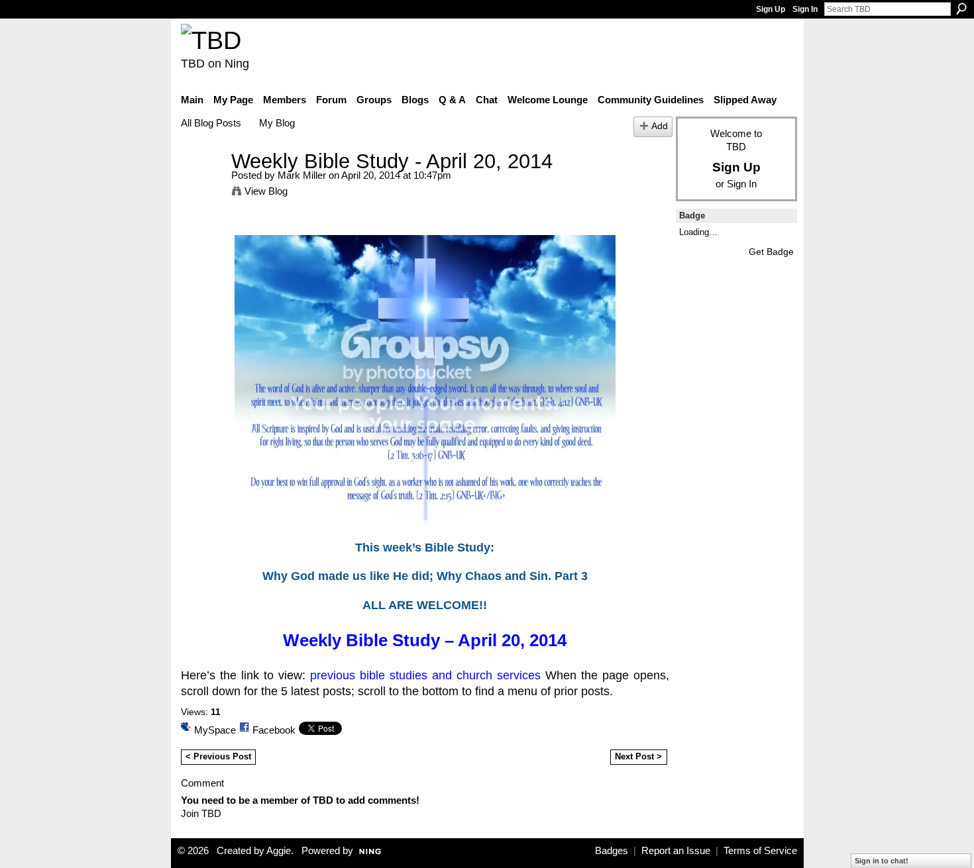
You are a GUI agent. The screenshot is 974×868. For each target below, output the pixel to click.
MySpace (215, 730)
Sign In (805, 9)
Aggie (278, 850)
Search (961, 9)
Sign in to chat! (881, 861)
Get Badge (771, 251)
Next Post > (638, 756)
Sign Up (770, 9)
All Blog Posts (211, 122)
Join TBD (201, 813)
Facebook (274, 730)
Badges (611, 850)
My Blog (277, 122)
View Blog (266, 191)
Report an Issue (675, 850)
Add (659, 126)
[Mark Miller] (202, 186)
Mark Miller (302, 175)
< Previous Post (218, 756)
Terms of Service (760, 850)
